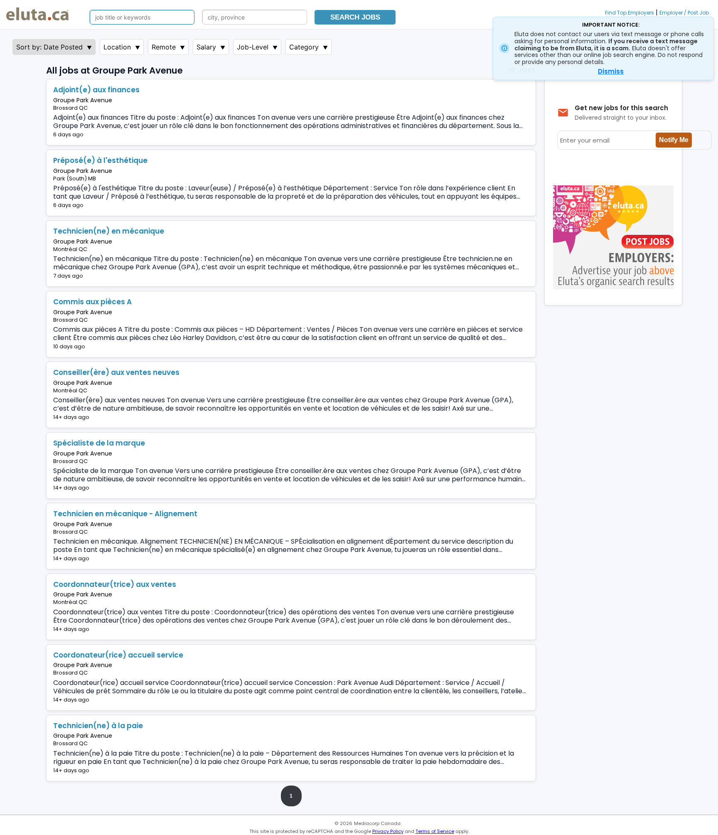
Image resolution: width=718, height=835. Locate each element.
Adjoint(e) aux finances (96, 90)
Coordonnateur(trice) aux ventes (114, 584)
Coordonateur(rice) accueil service (118, 655)
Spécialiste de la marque (99, 443)
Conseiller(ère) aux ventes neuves (116, 372)
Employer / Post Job (684, 12)
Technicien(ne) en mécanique (108, 231)
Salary (206, 47)
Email (105, 134)
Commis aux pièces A (92, 302)
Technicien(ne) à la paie (98, 726)
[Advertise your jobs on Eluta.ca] (615, 287)
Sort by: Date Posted (49, 47)
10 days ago (69, 346)
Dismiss (611, 71)
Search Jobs (355, 17)
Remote (164, 47)
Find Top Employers (629, 12)
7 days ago (68, 276)
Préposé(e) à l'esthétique (100, 160)
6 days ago (68, 134)
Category (304, 47)
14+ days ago (71, 417)
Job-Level (252, 47)
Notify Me (673, 139)
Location (117, 47)
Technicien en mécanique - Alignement (125, 514)
